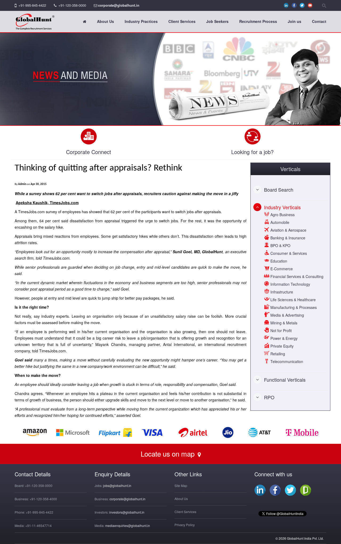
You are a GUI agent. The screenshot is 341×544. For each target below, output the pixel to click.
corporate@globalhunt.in (118, 5)
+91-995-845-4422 (32, 5)
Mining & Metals (283, 322)
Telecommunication (286, 361)
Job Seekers (217, 21)
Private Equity (281, 346)
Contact (319, 21)
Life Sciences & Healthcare (292, 299)
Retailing (277, 353)
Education (278, 261)
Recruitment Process (258, 21)
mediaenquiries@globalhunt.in (127, 525)
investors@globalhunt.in (126, 512)
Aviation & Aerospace (287, 230)
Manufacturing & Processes (293, 307)
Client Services (182, 21)
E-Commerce (281, 268)
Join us (294, 21)
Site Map (180, 485)
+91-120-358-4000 (43, 499)
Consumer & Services (288, 253)
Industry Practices (141, 21)
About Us (105, 21)
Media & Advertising (286, 315)
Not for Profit (280, 330)
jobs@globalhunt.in (117, 485)
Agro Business (282, 214)
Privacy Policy (184, 524)
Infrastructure (281, 292)
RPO (269, 397)
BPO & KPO (279, 245)
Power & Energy (283, 338)
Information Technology (289, 284)
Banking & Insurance (287, 237)
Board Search (278, 189)
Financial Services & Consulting (296, 276)
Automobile (279, 222)
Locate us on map (168, 453)
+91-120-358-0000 (72, 5)
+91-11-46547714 (38, 525)
